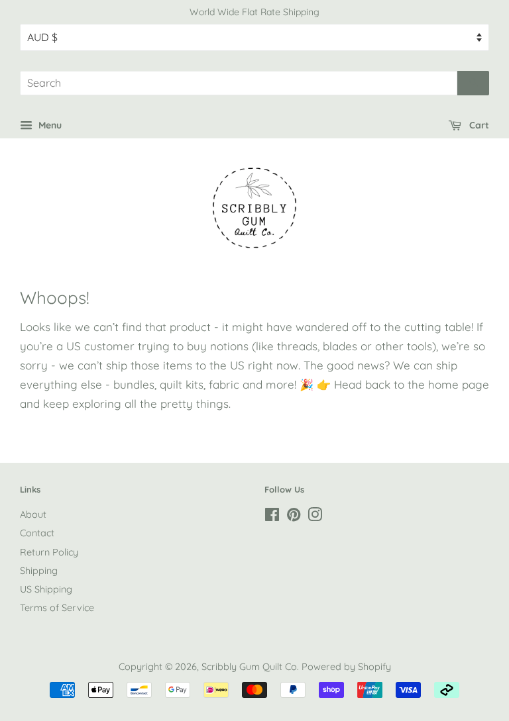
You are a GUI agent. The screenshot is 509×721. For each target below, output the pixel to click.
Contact (37, 533)
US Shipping (46, 589)
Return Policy (49, 552)
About (33, 514)
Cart (478, 125)
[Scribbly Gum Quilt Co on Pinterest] (293, 517)
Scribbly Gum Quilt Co (249, 667)
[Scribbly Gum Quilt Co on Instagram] (315, 517)
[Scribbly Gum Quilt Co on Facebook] (272, 517)
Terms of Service (57, 608)
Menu (49, 125)
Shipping (39, 571)
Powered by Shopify (346, 667)
